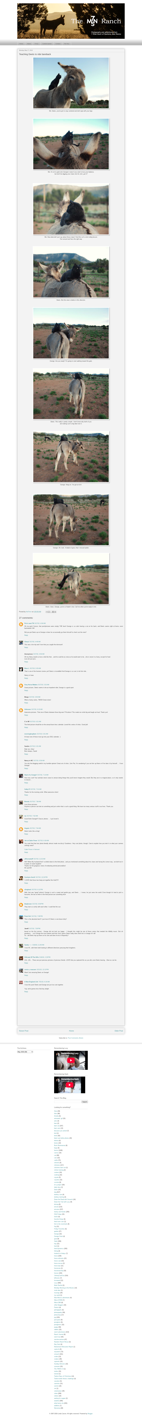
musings (57, 1293)
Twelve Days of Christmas (62, 1376)
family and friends (60, 1212)
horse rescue (58, 1263)
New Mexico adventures (62, 1297)
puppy (56, 1327)
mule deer (57, 1290)
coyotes (56, 1180)
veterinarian (58, 1391)
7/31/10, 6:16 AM (44, 982)
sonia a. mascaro (30, 969)
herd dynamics (59, 1248)
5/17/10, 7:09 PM (37, 916)
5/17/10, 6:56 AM (39, 760)
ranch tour (57, 1337)
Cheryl (26, 642)
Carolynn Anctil (29, 877)
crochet (56, 1182)
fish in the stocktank (60, 1224)
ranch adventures (59, 1332)
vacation (57, 1381)
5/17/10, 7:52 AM (32, 816)
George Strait (58, 1236)
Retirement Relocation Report (63, 1347)
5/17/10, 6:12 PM (37, 889)
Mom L (26, 668)
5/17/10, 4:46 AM (35, 642)
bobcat (56, 1140)
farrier (56, 1216)
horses (56, 1273)
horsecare (57, 1268)
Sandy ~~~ (28, 945)
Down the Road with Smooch (63, 1199)
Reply (26, 635)
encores (56, 1209)
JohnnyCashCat (59, 1275)
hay (55, 1243)
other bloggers (58, 1305)
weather (56, 1401)
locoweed (57, 1280)
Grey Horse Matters (30, 685)
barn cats (57, 1128)
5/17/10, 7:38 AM (35, 801)
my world (57, 1295)
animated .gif (58, 1118)
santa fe (56, 1349)
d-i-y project (58, 1185)
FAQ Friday (57, 1214)
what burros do (59, 1403)
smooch (56, 1354)
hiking (56, 1251)
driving (56, 1204)
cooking (56, 1175)
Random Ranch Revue (61, 1342)
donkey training (59, 1197)
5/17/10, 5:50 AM (34, 697)
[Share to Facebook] (53, 612)
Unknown (27, 709)
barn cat (56, 1126)
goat (55, 1239)
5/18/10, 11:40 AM (38, 945)
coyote (56, 1177)
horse (56, 1256)
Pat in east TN (29, 623)
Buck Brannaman (59, 1145)
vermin (56, 1386)
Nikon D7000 (58, 1300)
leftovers (57, 1278)
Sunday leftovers (59, 1364)
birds (55, 1135)
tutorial (56, 1374)
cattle (56, 1160)
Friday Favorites (59, 1229)
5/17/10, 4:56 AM (38, 654)
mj (25, 816)
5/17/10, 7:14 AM (42, 775)
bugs (55, 1148)
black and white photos (61, 1138)
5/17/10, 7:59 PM (34, 928)
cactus (56, 1153)
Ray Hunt (57, 1344)
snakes (56, 1359)
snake (56, 1356)
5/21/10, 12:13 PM (43, 969)
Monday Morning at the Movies (64, 1288)
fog (55, 1226)
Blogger (90, 1413)
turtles (56, 1371)
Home (21, 44)
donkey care (58, 1194)
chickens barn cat (60, 1167)
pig (55, 1317)
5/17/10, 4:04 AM (40, 623)
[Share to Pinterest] (55, 612)
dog (55, 1192)
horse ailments (59, 1258)
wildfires (56, 1405)
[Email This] (47, 612)
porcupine (57, 1320)
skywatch (57, 1351)
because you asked (60, 1131)
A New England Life (31, 982)
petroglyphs (58, 1310)
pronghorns (57, 1324)
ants (55, 1121)
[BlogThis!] (49, 612)
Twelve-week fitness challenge (64, 1378)
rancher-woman (59, 1339)
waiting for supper (59, 1398)
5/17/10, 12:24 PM (41, 877)
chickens (57, 1165)
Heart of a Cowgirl (30, 775)
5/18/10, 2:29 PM (44, 957)
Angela (26, 828)
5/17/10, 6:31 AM (42, 734)
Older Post (119, 1031)
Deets (56, 1189)
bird (55, 1133)
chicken (56, 1162)
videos (56, 1396)
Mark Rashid (58, 1285)
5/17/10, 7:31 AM (35, 789)
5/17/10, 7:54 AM (35, 828)
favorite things (58, 1219)
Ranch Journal (58, 1334)
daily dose (57, 1187)
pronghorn (57, 1322)
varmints (57, 1383)
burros (56, 1150)
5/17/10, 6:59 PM (37, 904)
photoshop (57, 1315)
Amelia (56, 1116)
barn (55, 1123)
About (29, 44)
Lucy (55, 1283)
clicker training (58, 1170)
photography (58, 1312)
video (56, 1393)
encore (56, 1207)
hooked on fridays (60, 1253)
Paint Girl (27, 916)
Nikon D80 (57, 1302)
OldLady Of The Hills (31, 957)
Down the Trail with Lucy (62, 1202)
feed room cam (59, 1221)
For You (66, 44)
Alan (55, 1111)
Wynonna (57, 1408)
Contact (58, 44)
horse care (57, 1261)
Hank (55, 1241)
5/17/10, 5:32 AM (43, 685)
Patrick (56, 1307)
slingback (27, 889)
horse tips (57, 1266)
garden (56, 1231)
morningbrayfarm (30, 734)
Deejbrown (28, 904)
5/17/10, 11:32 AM (39, 859)
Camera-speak (46, 44)
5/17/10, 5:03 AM (35, 668)
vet (55, 1388)
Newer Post (23, 1031)
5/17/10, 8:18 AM (43, 840)
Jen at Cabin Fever (30, 840)
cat (55, 1155)
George (56, 1234)
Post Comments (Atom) (75, 1038)
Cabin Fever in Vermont (31, 849)
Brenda (26, 801)
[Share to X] (51, 612)
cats (55, 1158)
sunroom (57, 1366)
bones (56, 1143)
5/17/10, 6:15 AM (37, 709)
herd (55, 1246)
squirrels (57, 1361)
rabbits (56, 1329)
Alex (55, 1113)
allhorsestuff (28, 859)
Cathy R (27, 789)
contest (56, 1172)
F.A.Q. (36, 44)
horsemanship (58, 1270)
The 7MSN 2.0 (58, 1369)
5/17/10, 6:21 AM (35, 721)
